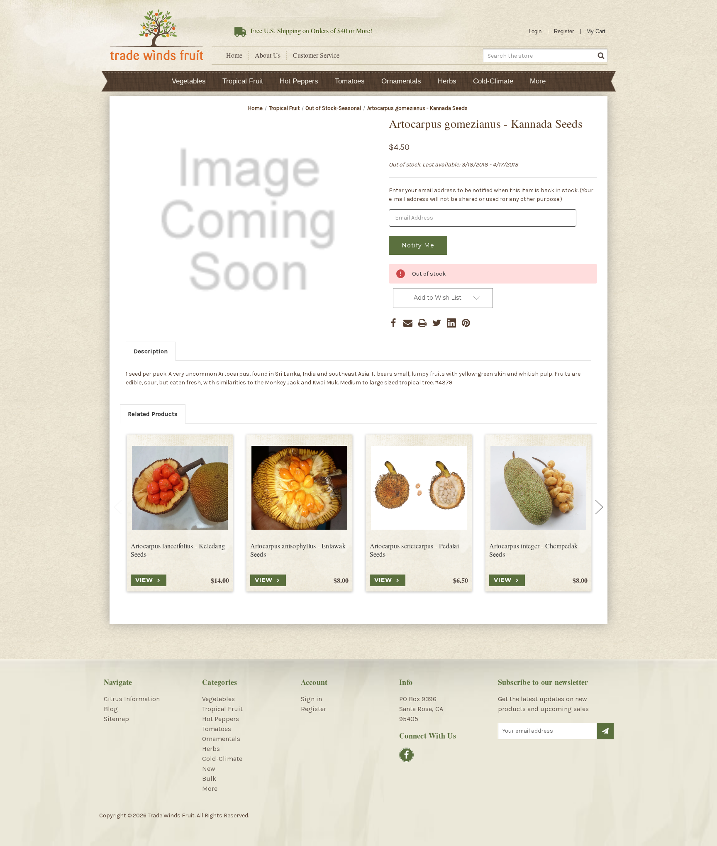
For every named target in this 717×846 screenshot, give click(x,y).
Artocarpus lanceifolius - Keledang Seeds (178, 550)
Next (599, 507)
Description (151, 351)
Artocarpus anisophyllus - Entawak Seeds (298, 550)
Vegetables (189, 81)
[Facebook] (393, 323)
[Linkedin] (451, 323)
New (208, 769)
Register (564, 31)
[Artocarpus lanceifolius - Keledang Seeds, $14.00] (180, 488)
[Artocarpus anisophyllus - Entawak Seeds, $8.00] (299, 488)
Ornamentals (401, 81)
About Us (267, 55)
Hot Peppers (299, 81)
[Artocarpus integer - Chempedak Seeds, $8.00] (538, 488)
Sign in (311, 699)
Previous (118, 507)
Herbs (447, 81)
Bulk (209, 778)
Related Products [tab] (153, 414)
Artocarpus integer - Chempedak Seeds (533, 550)
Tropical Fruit (242, 81)
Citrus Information (132, 699)
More (538, 81)
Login (535, 31)
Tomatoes (350, 81)
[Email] (407, 323)
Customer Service (316, 55)
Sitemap (116, 719)
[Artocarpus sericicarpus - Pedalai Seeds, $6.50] (419, 488)
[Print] (422, 323)
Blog (111, 709)
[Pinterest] (466, 323)
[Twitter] (436, 323)
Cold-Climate (493, 81)
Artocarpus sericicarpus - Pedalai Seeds (414, 550)
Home (234, 55)
